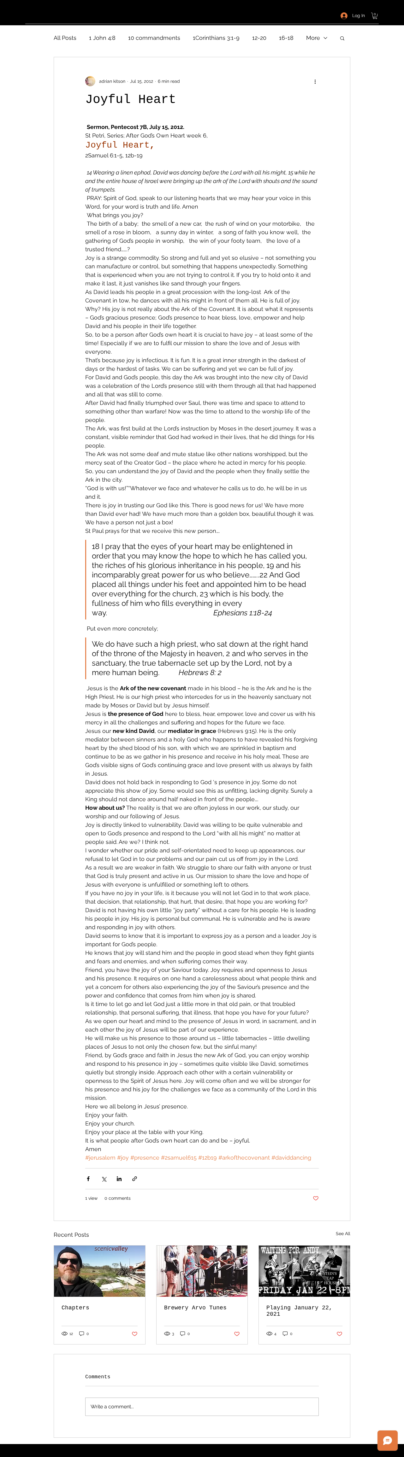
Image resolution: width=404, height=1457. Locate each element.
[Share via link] (135, 1179)
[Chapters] (99, 1271)
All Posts (65, 37)
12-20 (259, 37)
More (313, 37)
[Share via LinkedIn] (119, 1179)
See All (343, 1233)
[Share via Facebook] (88, 1179)
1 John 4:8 (102, 37)
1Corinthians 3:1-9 (216, 37)
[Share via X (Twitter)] (104, 1179)
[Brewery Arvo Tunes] (202, 1271)
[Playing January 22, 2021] (304, 1271)
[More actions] (315, 81)
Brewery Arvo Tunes (195, 1308)
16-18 (286, 37)
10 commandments (154, 37)
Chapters (75, 1308)
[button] (375, 16)
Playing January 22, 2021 (299, 1311)
